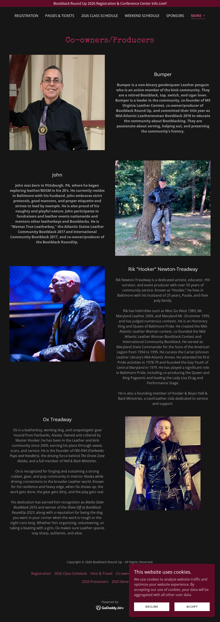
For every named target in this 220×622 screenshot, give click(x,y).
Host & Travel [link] (101, 573)
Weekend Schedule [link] (142, 15)
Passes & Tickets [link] (59, 15)
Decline (151, 606)
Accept (192, 606)
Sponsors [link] (175, 15)
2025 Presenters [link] (95, 581)
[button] (198, 16)
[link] (110, 607)
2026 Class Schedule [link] (99, 15)
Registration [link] (26, 15)
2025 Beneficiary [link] (125, 581)
